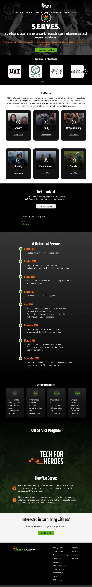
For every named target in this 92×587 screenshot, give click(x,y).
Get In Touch (46, 533)
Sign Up (74, 13)
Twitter (74, 551)
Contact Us (57, 558)
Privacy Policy (58, 548)
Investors (39, 13)
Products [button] (18, 13)
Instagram (75, 555)
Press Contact (58, 573)
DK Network (57, 580)
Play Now (26, 224)
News (47, 13)
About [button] (28, 13)
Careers (67, 13)
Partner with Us (58, 569)
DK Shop (56, 576)
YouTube (74, 558)
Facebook (74, 548)
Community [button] (55, 13)
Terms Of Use (58, 551)
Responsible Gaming (60, 555)
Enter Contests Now (46, 50)
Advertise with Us (59, 566)
